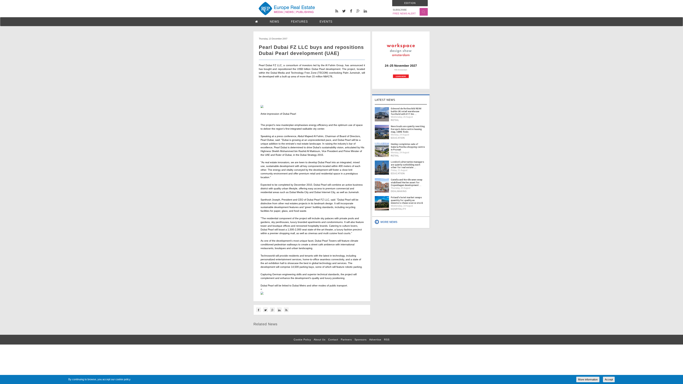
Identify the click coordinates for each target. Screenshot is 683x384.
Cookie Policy (302, 339)
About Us (319, 339)
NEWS (274, 21)
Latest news (385, 99)
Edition (410, 3)
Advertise (375, 339)
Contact (333, 339)
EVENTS (326, 21)
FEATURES (299, 21)
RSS (387, 339)
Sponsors (360, 339)
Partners (346, 339)
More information (588, 379)
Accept (609, 379)
